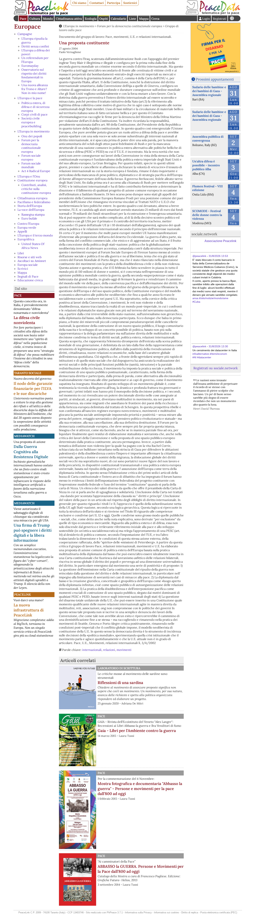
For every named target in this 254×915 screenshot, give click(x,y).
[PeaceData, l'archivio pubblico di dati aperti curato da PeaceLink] (212, 14)
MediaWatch (24, 436)
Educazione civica (30, 280)
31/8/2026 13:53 (218, 255)
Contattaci (96, 3)
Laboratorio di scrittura (119, 668)
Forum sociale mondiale (31, 165)
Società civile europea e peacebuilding (31, 122)
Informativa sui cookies (166, 912)
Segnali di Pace (27, 276)
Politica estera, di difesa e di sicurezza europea (35, 107)
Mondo (48, 18)
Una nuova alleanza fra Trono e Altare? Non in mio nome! (34, 89)
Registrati (219, 18)
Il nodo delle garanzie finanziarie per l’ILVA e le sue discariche (33, 388)
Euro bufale (29, 218)
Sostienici (130, 3)
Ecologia (91, 18)
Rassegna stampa (33, 214)
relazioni (109, 650)
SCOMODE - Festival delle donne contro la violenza (207, 215)
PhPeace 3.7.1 (115, 912)
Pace (23, 18)
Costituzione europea (32, 180)
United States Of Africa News (32, 246)
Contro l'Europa (28, 223)
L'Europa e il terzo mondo (35, 235)
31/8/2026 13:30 (218, 346)
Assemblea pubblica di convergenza (208, 138)
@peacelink (199, 255)
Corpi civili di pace (34, 114)
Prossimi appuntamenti (215, 79)
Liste (132, 18)
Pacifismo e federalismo (33, 202)
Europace (27, 26)
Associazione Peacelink (220, 241)
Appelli (22, 231)
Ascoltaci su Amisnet (31, 261)
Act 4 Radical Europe (35, 171)
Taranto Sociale (27, 373)
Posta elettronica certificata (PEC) (218, 912)
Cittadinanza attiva (69, 18)
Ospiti (103, 18)
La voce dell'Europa (30, 209)
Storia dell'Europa (29, 206)
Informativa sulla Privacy (138, 912)
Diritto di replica (189, 912)
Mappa (144, 18)
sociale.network (204, 234)
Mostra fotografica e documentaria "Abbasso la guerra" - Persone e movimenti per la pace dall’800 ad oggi (140, 788)
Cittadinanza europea (32, 198)
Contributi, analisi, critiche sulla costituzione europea (36, 189)
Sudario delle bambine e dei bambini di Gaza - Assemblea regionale (209, 91)
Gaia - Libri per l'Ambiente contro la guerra (137, 730)
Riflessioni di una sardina (120, 682)
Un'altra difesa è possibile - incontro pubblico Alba (206, 165)
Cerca (155, 18)
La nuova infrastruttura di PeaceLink (29, 610)
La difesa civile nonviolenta (27, 320)
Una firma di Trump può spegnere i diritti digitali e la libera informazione (33, 533)
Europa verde (26, 227)
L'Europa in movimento (33, 131)
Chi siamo (79, 3)
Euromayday (29, 66)
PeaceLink (22, 594)
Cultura (34, 18)
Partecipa (113, 3)
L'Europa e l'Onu (28, 176)
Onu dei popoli (31, 136)
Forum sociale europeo (31, 157)
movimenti (124, 650)
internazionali (92, 650)
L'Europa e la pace (29, 98)
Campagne (24, 34)
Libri (20, 253)
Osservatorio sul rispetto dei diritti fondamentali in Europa (33, 75)
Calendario (118, 18)
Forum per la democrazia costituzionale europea (31, 145)
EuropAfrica (25, 239)
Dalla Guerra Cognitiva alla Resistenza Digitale (31, 451)
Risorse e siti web (29, 257)
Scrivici (22, 268)
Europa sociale (27, 265)
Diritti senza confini (35, 46)
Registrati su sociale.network (215, 368)
